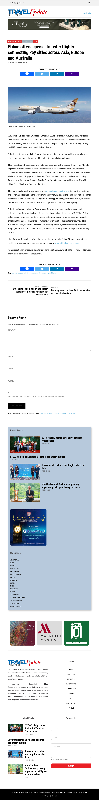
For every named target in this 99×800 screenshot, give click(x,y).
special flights (38, 273)
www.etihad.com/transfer (58, 191)
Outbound (14, 589)
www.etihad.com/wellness (67, 243)
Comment (12, 330)
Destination (14, 571)
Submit (71, 766)
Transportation (14, 42)
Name (10, 357)
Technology (14, 595)
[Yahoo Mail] (72, 74)
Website (11, 381)
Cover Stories (15, 569)
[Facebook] (27, 74)
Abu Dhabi (16, 273)
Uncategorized (15, 606)
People (12, 592)
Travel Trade (14, 603)
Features (13, 580)
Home (71, 669)
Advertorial (14, 560)
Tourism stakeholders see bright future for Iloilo (35, 754)
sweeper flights (50, 273)
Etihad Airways (26, 273)
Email (10, 369)
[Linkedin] (57, 74)
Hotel (12, 583)
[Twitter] (42, 74)
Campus (13, 566)
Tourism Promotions (17, 597)
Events (12, 577)
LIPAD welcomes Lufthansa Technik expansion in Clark (37, 456)
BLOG (12, 563)
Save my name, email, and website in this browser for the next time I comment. (36, 397)
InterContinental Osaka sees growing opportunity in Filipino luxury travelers (61, 486)
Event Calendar (15, 574)
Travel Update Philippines (18, 63)
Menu (88, 13)
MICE (12, 586)
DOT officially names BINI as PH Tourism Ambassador (35, 728)
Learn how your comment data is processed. (58, 413)
